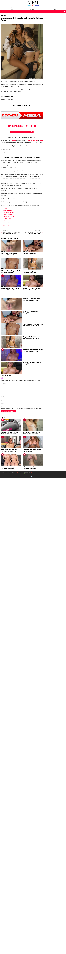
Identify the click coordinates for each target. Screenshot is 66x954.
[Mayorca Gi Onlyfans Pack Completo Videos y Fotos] (33, 264)
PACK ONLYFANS (7, 210)
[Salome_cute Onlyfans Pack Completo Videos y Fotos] (33, 281)
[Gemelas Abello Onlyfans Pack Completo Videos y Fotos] (11, 460)
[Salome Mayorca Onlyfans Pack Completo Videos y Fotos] (11, 281)
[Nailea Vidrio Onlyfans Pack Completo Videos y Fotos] (11, 425)
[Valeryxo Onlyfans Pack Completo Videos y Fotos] (11, 317)
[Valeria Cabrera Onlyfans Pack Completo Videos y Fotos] (11, 263)
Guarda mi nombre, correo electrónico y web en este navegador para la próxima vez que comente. (22, 408)
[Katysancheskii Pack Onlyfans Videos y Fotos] (33, 442)
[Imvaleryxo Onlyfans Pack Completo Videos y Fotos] (11, 304)
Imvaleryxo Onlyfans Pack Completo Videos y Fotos (9, 254)
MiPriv (41, 140)
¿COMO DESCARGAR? (22, 126)
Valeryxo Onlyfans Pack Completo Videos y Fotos (30, 254)
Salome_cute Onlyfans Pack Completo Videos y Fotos (32, 289)
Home (11, 9)
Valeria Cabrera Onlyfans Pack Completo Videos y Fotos (10, 271)
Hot (2, 419)
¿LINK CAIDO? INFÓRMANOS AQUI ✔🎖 (22, 132)
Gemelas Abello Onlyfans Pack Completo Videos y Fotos (10, 467)
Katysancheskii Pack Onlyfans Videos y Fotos (32, 450)
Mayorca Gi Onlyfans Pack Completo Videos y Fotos (31, 271)
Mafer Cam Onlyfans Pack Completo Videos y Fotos (9, 450)
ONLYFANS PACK (7, 208)
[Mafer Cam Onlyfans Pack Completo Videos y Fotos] (11, 442)
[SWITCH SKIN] (64, 11)
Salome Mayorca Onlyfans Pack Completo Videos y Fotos (11, 289)
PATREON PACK (7, 218)
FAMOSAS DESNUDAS (8, 212)
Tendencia (53, 9)
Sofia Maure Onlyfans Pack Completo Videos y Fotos (31, 467)
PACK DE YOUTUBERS (8, 216)
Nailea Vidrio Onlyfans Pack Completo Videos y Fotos (9, 433)
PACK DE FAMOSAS (8, 214)
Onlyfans (3, 251)
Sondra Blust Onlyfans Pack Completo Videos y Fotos (31, 433)
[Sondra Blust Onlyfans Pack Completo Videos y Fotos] (33, 425)
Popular (32, 9)
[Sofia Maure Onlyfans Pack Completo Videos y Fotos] (33, 460)
